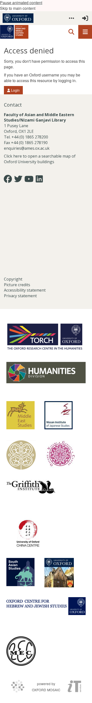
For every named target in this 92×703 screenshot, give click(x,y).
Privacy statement (20, 295)
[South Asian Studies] (20, 572)
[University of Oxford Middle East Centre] (21, 651)
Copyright (13, 279)
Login (15, 90)
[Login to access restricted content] (85, 18)
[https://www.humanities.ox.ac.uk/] (46, 372)
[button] (71, 18)
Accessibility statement (25, 290)
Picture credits (17, 284)
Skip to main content (17, 8)
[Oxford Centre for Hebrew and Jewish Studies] (46, 606)
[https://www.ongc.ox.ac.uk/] (60, 455)
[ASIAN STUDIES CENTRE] (59, 572)
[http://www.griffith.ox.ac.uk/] (30, 487)
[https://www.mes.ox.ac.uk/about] (20, 415)
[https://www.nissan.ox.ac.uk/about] (58, 415)
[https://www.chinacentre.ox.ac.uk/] (28, 533)
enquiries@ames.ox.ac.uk (27, 148)
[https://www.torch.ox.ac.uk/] (44, 336)
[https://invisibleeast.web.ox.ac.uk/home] (21, 455)
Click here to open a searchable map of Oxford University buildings (40, 158)
